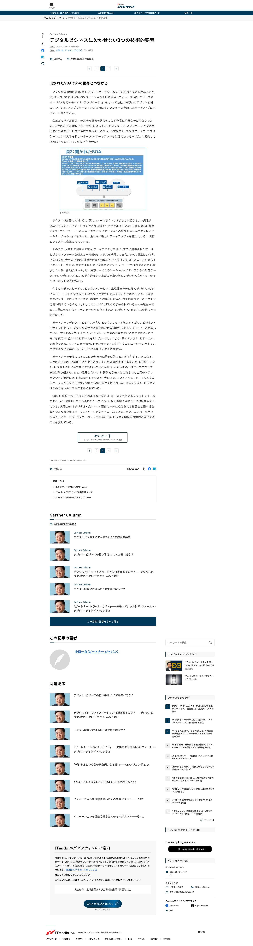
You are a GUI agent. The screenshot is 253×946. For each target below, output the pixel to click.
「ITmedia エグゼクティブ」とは (64, 12)
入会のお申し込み (106, 12)
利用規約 (201, 931)
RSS (130, 939)
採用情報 (154, 939)
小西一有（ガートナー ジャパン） (97, 652)
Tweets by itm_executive (180, 842)
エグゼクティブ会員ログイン (147, 12)
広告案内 (79, 939)
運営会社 (141, 939)
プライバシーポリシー (113, 939)
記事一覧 (188, 12)
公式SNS (66, 939)
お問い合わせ (93, 939)
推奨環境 (166, 939)
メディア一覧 (51, 939)
